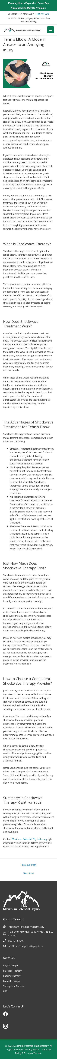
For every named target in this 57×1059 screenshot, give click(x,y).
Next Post (28, 873)
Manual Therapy (11, 980)
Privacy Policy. (32, 1049)
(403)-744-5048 (42, 13)
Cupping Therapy (11, 975)
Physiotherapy (10, 965)
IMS (5, 991)
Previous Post (28, 864)
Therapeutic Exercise (13, 986)
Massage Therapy (12, 970)
